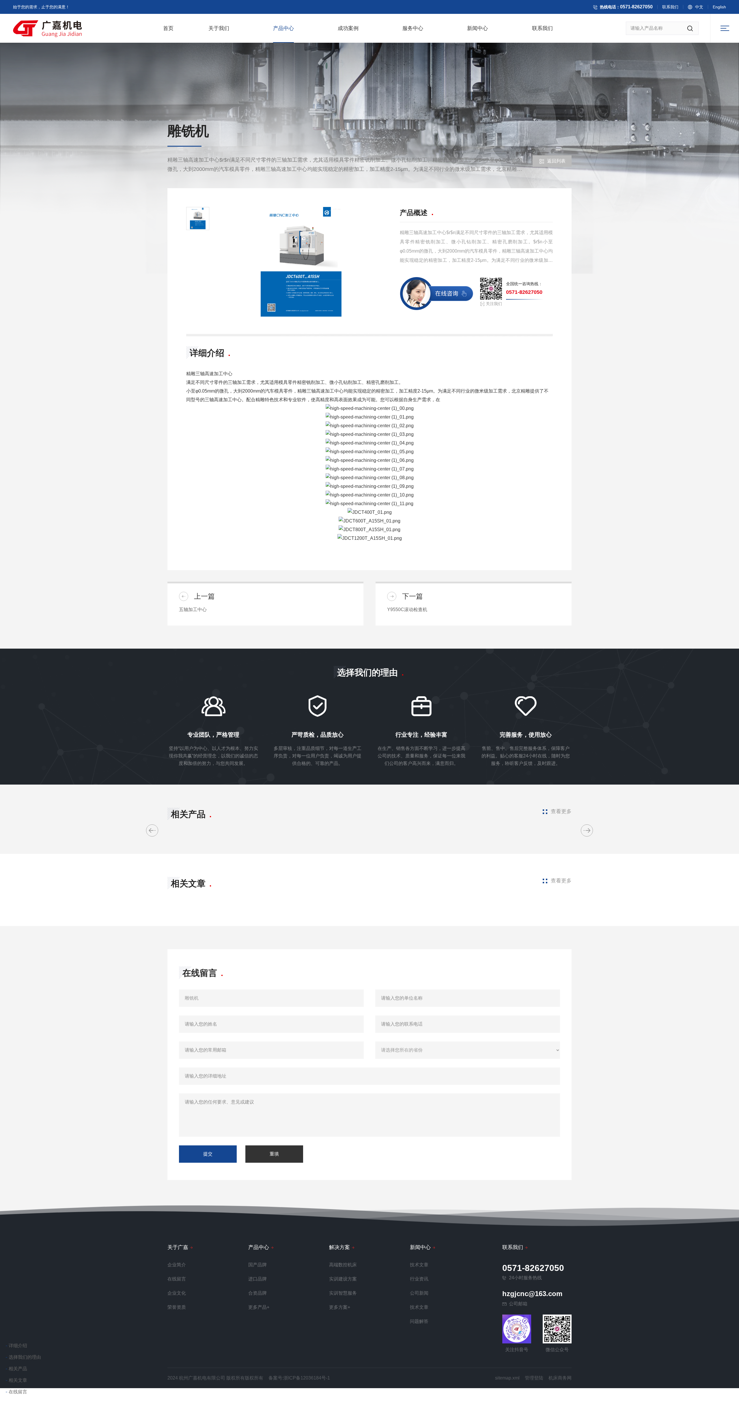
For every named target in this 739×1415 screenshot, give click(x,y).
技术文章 (419, 1264)
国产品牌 (257, 1264)
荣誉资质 (176, 1307)
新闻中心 (477, 28)
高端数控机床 (343, 1264)
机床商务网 (560, 1377)
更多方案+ (339, 1307)
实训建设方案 (343, 1278)
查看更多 (561, 811)
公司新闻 (419, 1293)
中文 (699, 7)
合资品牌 (257, 1293)
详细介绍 (18, 1345)
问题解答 (419, 1321)
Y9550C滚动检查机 (407, 609)
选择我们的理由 (25, 1357)
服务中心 (412, 28)
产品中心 (283, 28)
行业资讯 (419, 1278)
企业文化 (176, 1293)
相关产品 (18, 1368)
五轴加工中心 (193, 609)
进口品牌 (257, 1278)
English (719, 7)
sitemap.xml (507, 1377)
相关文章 (18, 1380)
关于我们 (218, 28)
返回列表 (556, 160)
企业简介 (176, 1264)
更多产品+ (258, 1307)
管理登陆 (534, 1377)
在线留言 (18, 1391)
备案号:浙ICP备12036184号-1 (299, 1377)
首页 (168, 28)
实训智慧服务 (343, 1293)
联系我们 (670, 7)
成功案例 (348, 28)
